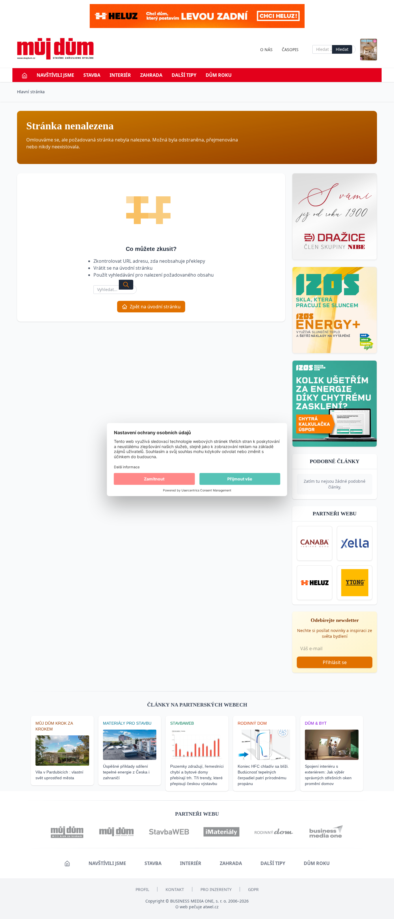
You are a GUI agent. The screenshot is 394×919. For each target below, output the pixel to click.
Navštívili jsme (55, 75)
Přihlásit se (335, 662)
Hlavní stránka (31, 91)
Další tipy (184, 75)
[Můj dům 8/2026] (368, 49)
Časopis (290, 49)
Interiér (120, 75)
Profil (142, 889)
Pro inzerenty (216, 889)
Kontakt (175, 889)
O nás (266, 49)
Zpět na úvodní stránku (155, 306)
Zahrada (151, 75)
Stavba (91, 75)
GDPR (253, 889)
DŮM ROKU (219, 75)
